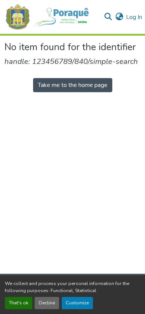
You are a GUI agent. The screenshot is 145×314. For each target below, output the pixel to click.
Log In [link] (134, 17)
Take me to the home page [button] (72, 85)
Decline (47, 303)
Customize (77, 303)
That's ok (18, 303)
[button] (51, 17)
